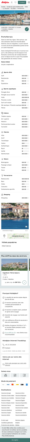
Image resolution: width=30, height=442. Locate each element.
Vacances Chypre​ (6, 412)
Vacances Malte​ (5, 415)
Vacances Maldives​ (6, 410)
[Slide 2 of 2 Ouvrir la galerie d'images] (15, 216)
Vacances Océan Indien (7, 395)
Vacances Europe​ (6, 393)
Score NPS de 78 (10, 332)
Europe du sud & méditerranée (15, 6)
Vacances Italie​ (5, 407)
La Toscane (6, 8)
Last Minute (18, 410)
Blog (15, 375)
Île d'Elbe (13, 8)
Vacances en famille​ (20, 412)
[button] (14, 272)
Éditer (27, 29)
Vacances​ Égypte (20, 400)
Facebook (24, 375)
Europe (3, 6)
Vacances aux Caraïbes (7, 398)
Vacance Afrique (5, 400)
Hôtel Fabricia (6, 246)
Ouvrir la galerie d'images (26, 227)
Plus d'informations (8, 435)
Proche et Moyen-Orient (7, 403)
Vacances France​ (6, 405)
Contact (22, 2)
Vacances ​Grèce (19, 393)
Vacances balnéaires (21, 415)
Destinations (6, 390)
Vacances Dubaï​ (19, 405)
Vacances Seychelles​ (21, 403)
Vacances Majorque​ (20, 395)
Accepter (15, 440)
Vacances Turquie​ (20, 398)
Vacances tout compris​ (21, 407)
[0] (15, 2)
